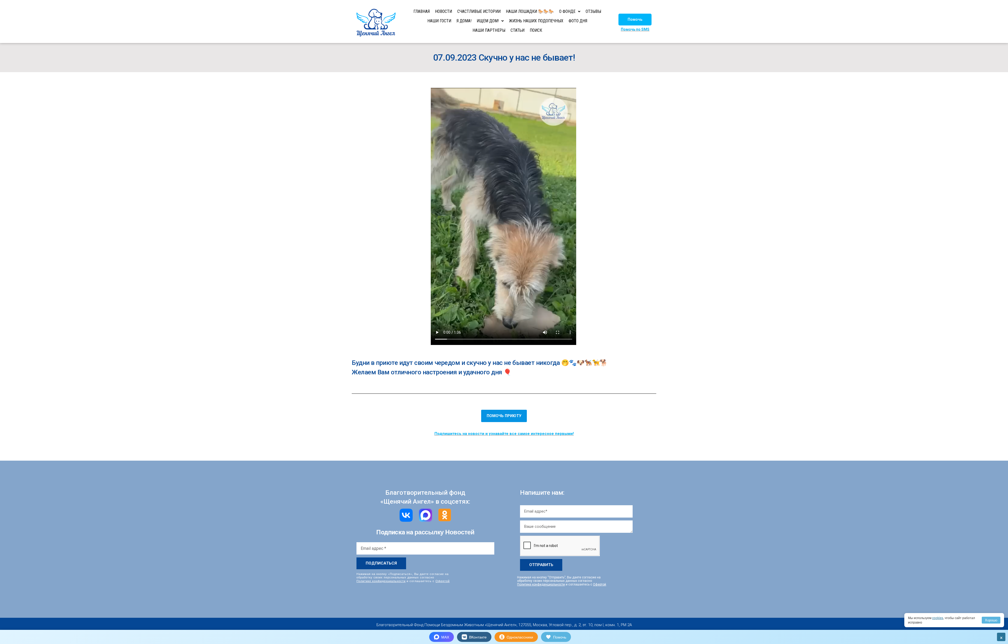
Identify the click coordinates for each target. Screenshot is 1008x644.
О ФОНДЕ (567, 11)
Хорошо (991, 620)
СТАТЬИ (517, 30)
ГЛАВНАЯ (421, 11)
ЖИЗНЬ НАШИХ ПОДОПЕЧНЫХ (536, 20)
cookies (937, 617)
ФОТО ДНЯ (578, 20)
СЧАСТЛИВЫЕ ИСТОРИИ (479, 11)
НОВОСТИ (443, 11)
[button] (635, 19)
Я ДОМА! (463, 20)
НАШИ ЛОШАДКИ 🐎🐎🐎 (530, 11)
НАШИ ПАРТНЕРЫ (488, 30)
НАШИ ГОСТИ (439, 20)
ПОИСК (536, 30)
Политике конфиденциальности (381, 581)
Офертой (442, 581)
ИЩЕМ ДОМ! (488, 20)
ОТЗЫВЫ (593, 11)
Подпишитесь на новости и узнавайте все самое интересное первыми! (504, 433)
